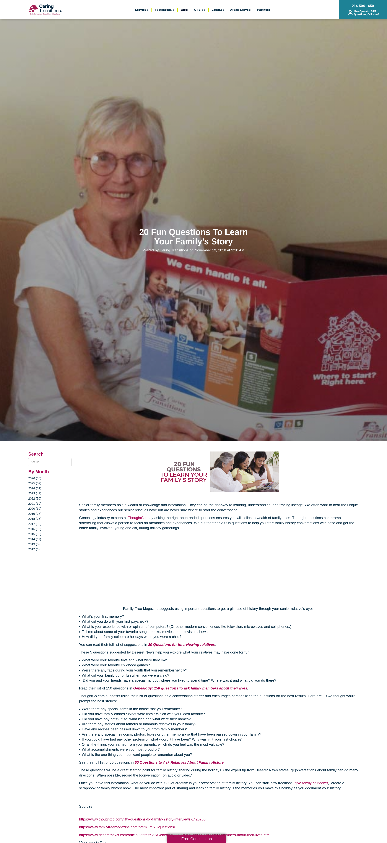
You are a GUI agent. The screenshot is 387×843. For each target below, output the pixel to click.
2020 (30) (34, 508)
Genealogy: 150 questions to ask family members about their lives (190, 688)
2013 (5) (34, 544)
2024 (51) (34, 488)
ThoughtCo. (137, 518)
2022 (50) (34, 498)
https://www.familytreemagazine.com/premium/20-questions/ (127, 827)
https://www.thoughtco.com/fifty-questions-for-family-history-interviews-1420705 (142, 819)
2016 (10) (34, 529)
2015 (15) (34, 534)
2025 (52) (34, 483)
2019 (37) (34, 513)
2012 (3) (34, 549)
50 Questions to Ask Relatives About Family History (179, 762)
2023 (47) (34, 493)
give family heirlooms (311, 783)
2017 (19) (34, 524)
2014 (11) (34, 539)
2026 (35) (34, 478)
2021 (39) (34, 503)
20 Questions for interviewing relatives (181, 644)
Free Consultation (196, 839)
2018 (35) (34, 518)
